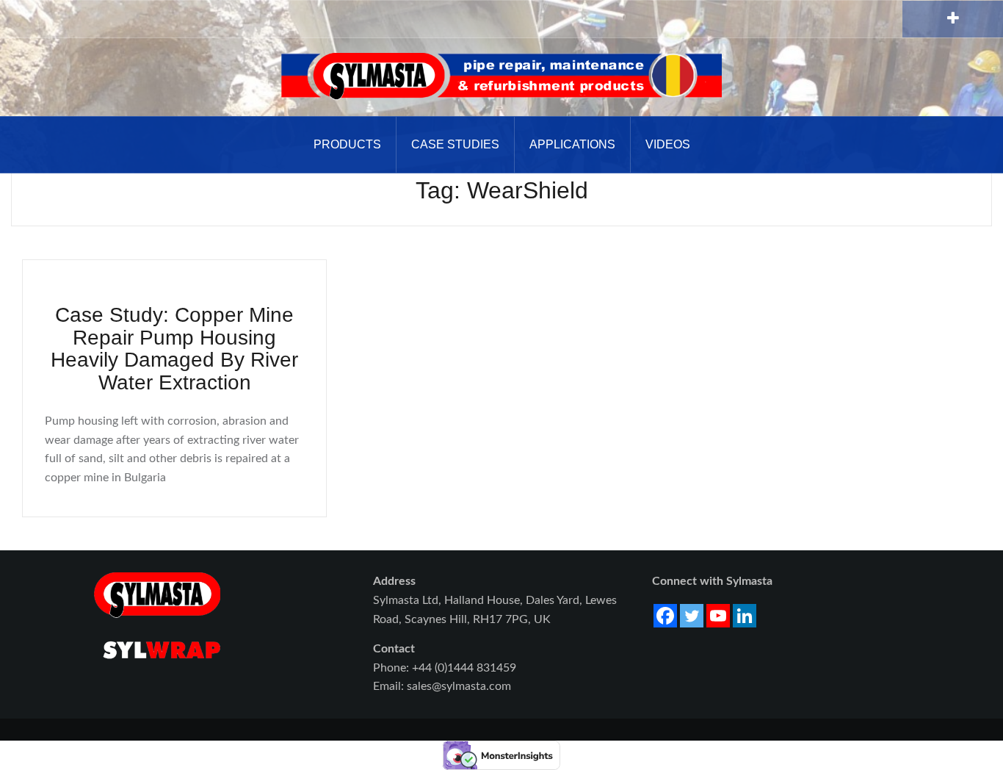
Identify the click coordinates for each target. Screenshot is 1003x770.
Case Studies (455, 144)
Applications (572, 144)
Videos (667, 144)
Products (347, 144)
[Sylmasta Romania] (501, 76)
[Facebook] (665, 615)
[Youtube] (718, 615)
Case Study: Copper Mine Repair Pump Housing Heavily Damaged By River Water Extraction (174, 348)
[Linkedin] (744, 615)
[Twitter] (691, 615)
